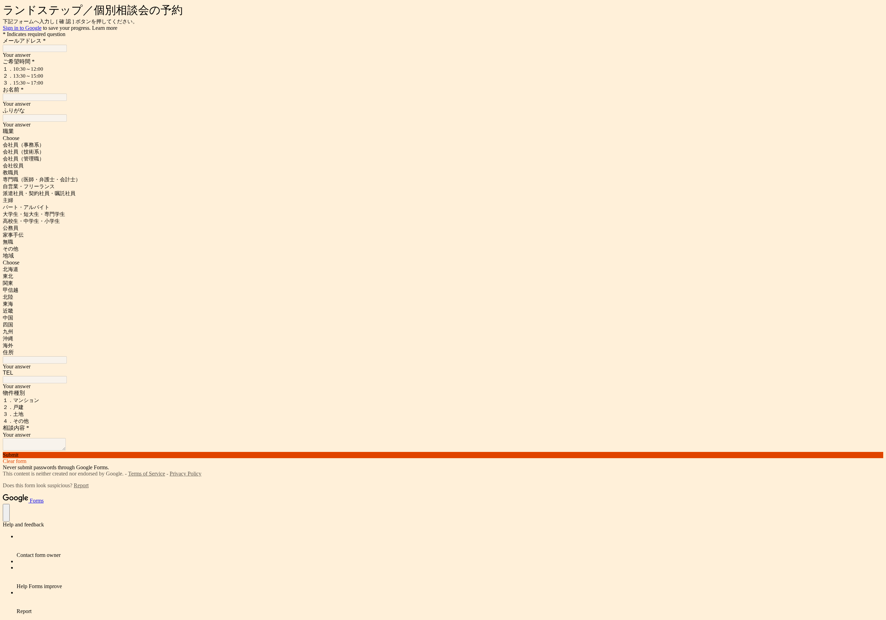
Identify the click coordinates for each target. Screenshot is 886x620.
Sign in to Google (22, 28)
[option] (443, 138)
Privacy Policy (185, 474)
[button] (443, 455)
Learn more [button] (104, 28)
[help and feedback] (6, 513)
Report (81, 485)
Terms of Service (146, 474)
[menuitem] (450, 545)
